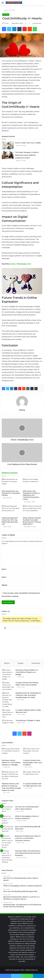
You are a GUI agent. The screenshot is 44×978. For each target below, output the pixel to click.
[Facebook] (3, 388)
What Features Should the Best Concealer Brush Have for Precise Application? (32, 521)
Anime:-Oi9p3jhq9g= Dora (21, 264)
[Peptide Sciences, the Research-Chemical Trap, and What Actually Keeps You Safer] (8, 700)
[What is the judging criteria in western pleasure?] (7, 819)
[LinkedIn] (11, 388)
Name (4, 569)
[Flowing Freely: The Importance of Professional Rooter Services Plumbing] (7, 856)
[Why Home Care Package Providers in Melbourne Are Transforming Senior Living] (32, 483)
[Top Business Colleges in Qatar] (8, 723)
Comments (36, 663)
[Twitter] (7, 388)
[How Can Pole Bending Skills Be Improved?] (7, 829)
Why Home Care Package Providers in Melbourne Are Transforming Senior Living (31, 495)
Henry (7, 23)
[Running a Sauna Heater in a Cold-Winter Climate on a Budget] (8, 674)
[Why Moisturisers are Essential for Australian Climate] (11, 483)
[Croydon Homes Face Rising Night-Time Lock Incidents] (8, 686)
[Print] (36, 388)
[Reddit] (23, 388)
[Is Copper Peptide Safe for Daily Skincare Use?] (8, 713)
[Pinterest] (19, 388)
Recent (7, 663)
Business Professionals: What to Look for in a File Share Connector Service (28, 838)
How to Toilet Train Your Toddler (28, 143)
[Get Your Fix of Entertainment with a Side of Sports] (7, 810)
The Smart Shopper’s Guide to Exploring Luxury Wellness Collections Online (27, 155)
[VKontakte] (27, 388)
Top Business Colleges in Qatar (28, 720)
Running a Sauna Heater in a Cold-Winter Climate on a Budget (27, 672)
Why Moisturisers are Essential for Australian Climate (11, 493)
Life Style (12, 10)
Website (4, 585)
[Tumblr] (15, 388)
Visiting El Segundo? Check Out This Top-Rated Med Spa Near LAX (10, 521)
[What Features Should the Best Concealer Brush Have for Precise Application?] (32, 510)
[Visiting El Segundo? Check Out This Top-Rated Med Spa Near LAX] (11, 510)
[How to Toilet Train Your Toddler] (7, 145)
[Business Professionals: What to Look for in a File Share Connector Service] (7, 841)
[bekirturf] (13, 2)
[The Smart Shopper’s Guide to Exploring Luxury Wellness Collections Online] (7, 155)
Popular (20, 663)
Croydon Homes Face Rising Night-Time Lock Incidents (32, 762)
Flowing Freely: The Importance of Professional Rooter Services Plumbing (27, 853)
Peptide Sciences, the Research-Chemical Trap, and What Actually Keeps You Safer (28, 695)
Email (4, 577)
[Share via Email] (32, 388)
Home (5, 10)
